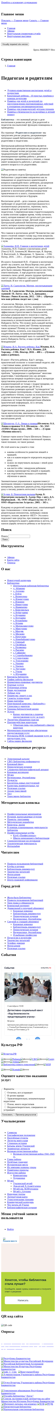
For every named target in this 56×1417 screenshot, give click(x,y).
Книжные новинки (23, 911)
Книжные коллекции (18, 772)
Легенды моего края (17, 1140)
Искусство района (16, 1172)
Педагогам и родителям (19, 937)
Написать (23, 1300)
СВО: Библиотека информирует (23, 761)
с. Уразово (18, 663)
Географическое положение (21, 1135)
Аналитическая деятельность (22, 843)
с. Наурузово (19, 636)
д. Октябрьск (19, 644)
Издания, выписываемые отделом (24, 816)
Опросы (11, 562)
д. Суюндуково (21, 658)
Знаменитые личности (18, 1148)
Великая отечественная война (22, 1151)
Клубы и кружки (15, 866)
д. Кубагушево (20, 612)
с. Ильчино (18, 602)
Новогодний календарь (19, 580)
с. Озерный (19, 642)
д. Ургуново (19, 668)
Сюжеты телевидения (18, 698)
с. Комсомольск (21, 610)
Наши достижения (16, 690)
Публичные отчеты (17, 687)
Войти (10, 1229)
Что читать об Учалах (18, 1205)
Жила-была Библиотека (19, 897)
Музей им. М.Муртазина (25, 1189)
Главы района (14, 1159)
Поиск (4, 536)
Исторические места (17, 1164)
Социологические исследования (23, 841)
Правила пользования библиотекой (25, 863)
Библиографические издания (22, 1207)
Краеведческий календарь (20, 1202)
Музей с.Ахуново (22, 1191)
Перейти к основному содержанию (19, 2)
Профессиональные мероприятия (24, 814)
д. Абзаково (19, 588)
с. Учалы (17, 671)
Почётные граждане (17, 1162)
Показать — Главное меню (15, 20)
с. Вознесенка (20, 596)
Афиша (10, 31)
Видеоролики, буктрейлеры (21, 777)
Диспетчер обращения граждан (23, 719)
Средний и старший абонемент (23, 921)
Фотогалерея (13, 874)
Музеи (10, 775)
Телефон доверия (16, 943)
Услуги (10, 711)
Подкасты (12, 780)
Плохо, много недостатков (20, 1104)
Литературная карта (17, 1197)
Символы (12, 1132)
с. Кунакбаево (20, 620)
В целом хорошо (15, 1095)
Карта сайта (13, 560)
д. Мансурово (20, 628)
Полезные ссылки (16, 788)
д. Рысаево (18, 650)
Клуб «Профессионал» (24, 835)
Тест (9, 793)
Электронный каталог (18, 759)
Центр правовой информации (22, 880)
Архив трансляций (16, 791)
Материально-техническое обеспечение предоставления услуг (27, 731)
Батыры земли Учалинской (21, 1146)
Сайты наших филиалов (19, 741)
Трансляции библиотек (19, 796)
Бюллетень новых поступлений (23, 783)
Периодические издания (19, 767)
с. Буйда (17, 593)
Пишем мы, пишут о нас (19, 695)
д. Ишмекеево (20, 607)
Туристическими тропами (20, 1199)
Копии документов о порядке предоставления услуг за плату (29, 715)
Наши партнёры (15, 701)
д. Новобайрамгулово (24, 639)
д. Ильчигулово (21, 599)
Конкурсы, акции (16, 824)
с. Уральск (18, 666)
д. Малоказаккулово (23, 626)
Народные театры (16, 1194)
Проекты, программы (18, 819)
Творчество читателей (18, 872)
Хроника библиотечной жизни (23, 709)
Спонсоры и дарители (18, 706)
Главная (11, 28)
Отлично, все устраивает (20, 1092)
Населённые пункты (17, 1138)
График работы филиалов (20, 679)
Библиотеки (13, 583)
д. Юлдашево (20, 674)
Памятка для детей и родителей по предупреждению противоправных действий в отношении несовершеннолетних (30, 104)
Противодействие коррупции (22, 722)
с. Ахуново (18, 591)
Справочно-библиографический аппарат (28, 769)
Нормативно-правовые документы (25, 682)
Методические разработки (20, 822)
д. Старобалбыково (23, 655)
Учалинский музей (22, 1183)
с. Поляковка (19, 647)
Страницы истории (17, 1143)
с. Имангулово (20, 604)
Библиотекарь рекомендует (21, 869)
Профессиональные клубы (20, 833)
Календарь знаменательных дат (23, 785)
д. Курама (18, 623)
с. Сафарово (19, 652)
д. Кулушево (19, 618)
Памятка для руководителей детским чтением (30, 109)
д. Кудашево (19, 615)
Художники (19, 1178)
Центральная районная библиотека (31, 585)
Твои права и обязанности (20, 903)
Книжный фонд (15, 764)
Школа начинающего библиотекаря (31, 838)
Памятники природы (18, 1170)
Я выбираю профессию (25, 935)
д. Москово (18, 634)
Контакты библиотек (18, 677)
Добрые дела (13, 693)
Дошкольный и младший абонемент (25, 908)
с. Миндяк (18, 631)
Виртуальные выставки (19, 36)
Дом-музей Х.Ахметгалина (27, 1186)
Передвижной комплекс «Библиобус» (26, 703)
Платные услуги (15, 685)
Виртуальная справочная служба (23, 33)
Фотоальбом (13, 846)
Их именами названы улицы (21, 1167)
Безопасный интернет (18, 905)
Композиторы (20, 1175)
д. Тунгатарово (20, 660)
